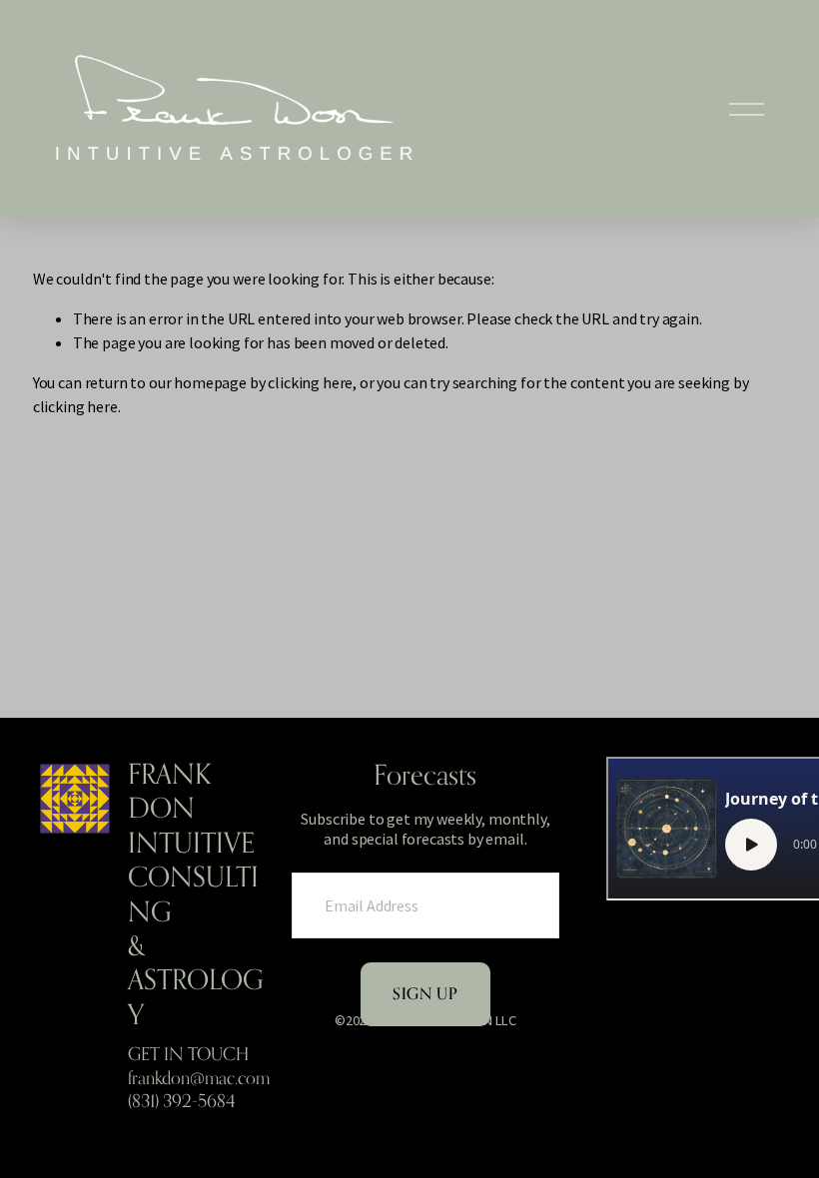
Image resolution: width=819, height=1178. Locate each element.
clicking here (310, 382)
